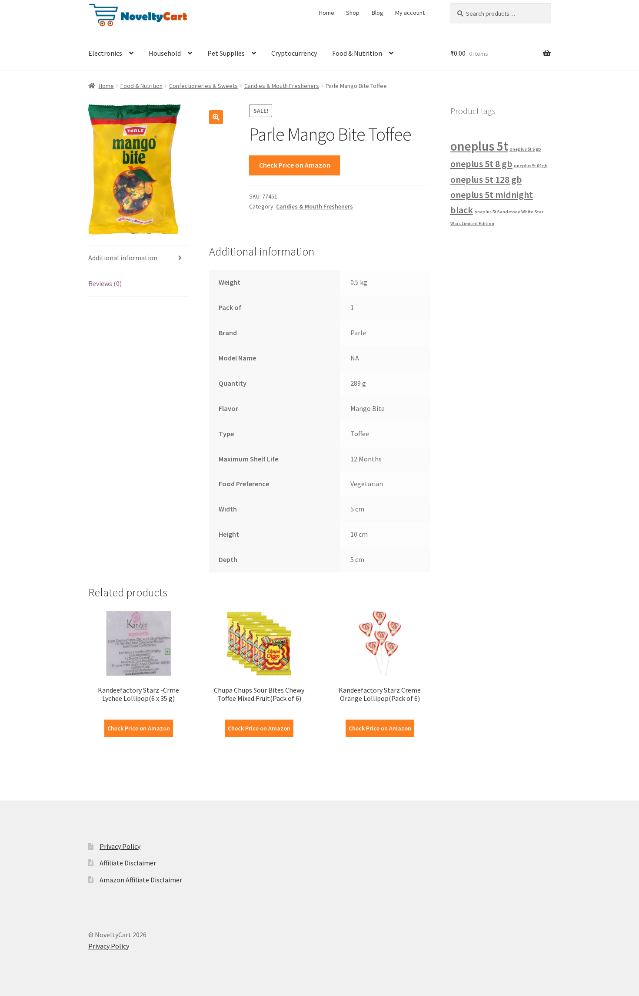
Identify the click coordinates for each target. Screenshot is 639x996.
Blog (377, 13)
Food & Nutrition (357, 53)
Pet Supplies (226, 53)
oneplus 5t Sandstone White (503, 212)
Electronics (105, 53)
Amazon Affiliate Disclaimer (141, 879)
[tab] (138, 258)
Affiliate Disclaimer (128, 862)
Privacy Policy (120, 846)
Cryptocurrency (294, 53)
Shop (352, 13)
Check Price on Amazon (294, 165)
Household (165, 53)
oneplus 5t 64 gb (531, 165)
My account (410, 13)
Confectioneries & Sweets (203, 86)
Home (326, 13)
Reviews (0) (105, 283)
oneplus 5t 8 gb (481, 164)
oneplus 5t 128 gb (486, 179)
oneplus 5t (479, 146)
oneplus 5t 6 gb (525, 149)
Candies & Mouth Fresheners (281, 86)
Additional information (122, 257)
